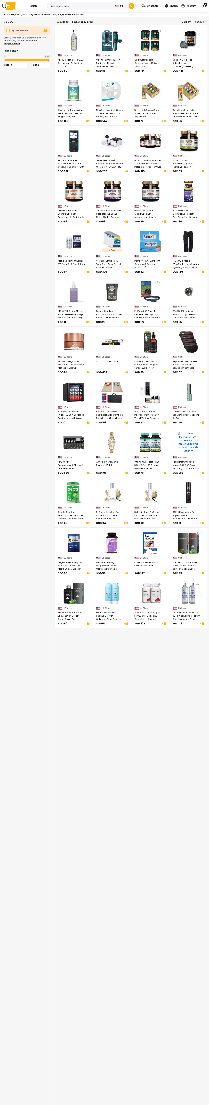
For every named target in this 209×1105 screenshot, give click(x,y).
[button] (151, 6)
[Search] (131, 6)
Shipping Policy (12, 43)
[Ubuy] (9, 5)
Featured (199, 22)
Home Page (10, 14)
